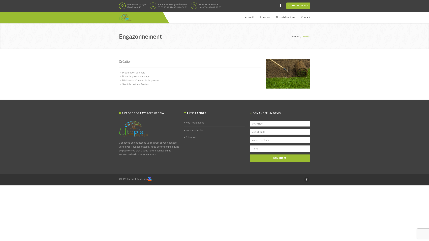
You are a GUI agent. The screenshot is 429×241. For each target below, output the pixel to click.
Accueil (249, 17)
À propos (264, 17)
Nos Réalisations (195, 122)
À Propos (191, 137)
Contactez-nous (298, 6)
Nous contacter (194, 130)
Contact (305, 17)
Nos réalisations (285, 17)
